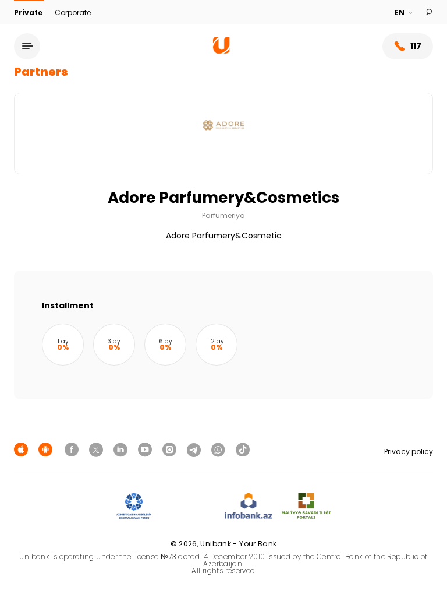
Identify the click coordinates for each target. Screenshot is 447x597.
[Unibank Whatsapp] (220, 449)
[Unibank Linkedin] (122, 449)
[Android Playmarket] (47, 449)
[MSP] (306, 506)
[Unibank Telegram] (195, 449)
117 (415, 46)
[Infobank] (249, 506)
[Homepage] (221, 51)
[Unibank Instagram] (171, 449)
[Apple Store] (22, 449)
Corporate (73, 12)
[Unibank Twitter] (98, 449)
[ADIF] (133, 506)
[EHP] (188, 506)
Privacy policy (408, 451)
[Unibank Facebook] (73, 449)
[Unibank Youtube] (146, 449)
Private (29, 12)
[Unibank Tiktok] (243, 449)
